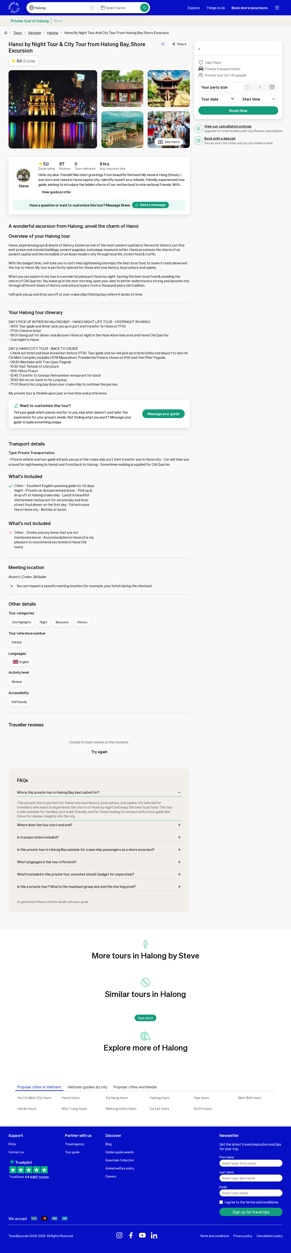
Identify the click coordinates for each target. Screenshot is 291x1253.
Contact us (16, 1152)
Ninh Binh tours (249, 1097)
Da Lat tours (159, 1108)
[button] (53, 109)
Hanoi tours (70, 1097)
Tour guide (72, 1152)
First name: (226, 1157)
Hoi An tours (26, 1108)
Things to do (215, 8)
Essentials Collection (119, 1160)
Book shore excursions (250, 8)
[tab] (39, 1087)
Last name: (226, 1172)
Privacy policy (242, 1236)
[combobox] (259, 99)
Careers (110, 1176)
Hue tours (201, 1097)
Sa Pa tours (203, 1108)
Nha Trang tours (74, 1108)
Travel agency (74, 1144)
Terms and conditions (214, 1236)
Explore (194, 8)
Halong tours (160, 1097)
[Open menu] (277, 7)
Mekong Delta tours (121, 1108)
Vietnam (34, 32)
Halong (52, 32)
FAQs (12, 1144)
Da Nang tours (117, 1097)
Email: (223, 1187)
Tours (17, 32)
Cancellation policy (269, 1236)
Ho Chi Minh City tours (34, 1097)
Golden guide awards (119, 1152)
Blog (108, 1144)
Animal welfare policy (119, 1168)
